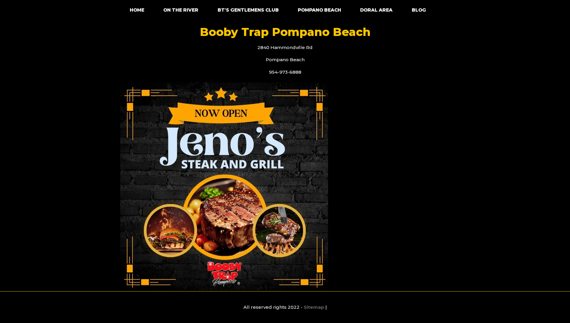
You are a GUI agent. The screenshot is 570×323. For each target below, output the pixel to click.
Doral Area (376, 10)
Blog (419, 10)
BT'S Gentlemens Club (248, 10)
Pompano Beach (319, 10)
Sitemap (314, 307)
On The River (180, 10)
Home (137, 10)
